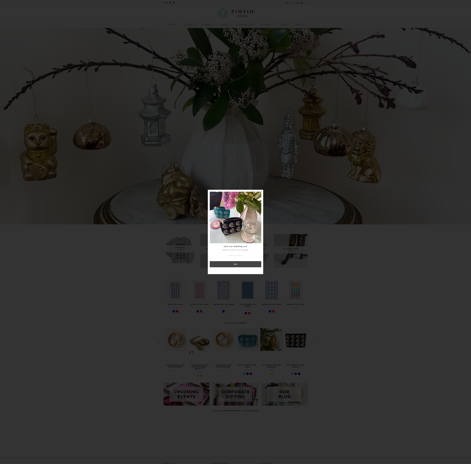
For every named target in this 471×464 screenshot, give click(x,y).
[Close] (261, 192)
